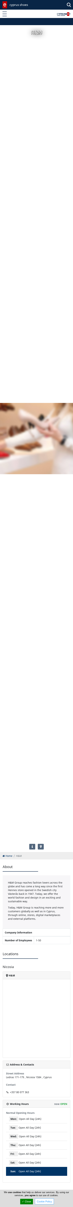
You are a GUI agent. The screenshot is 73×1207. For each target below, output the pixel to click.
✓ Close (26, 1201)
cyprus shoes (19, 5)
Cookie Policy (44, 1201)
